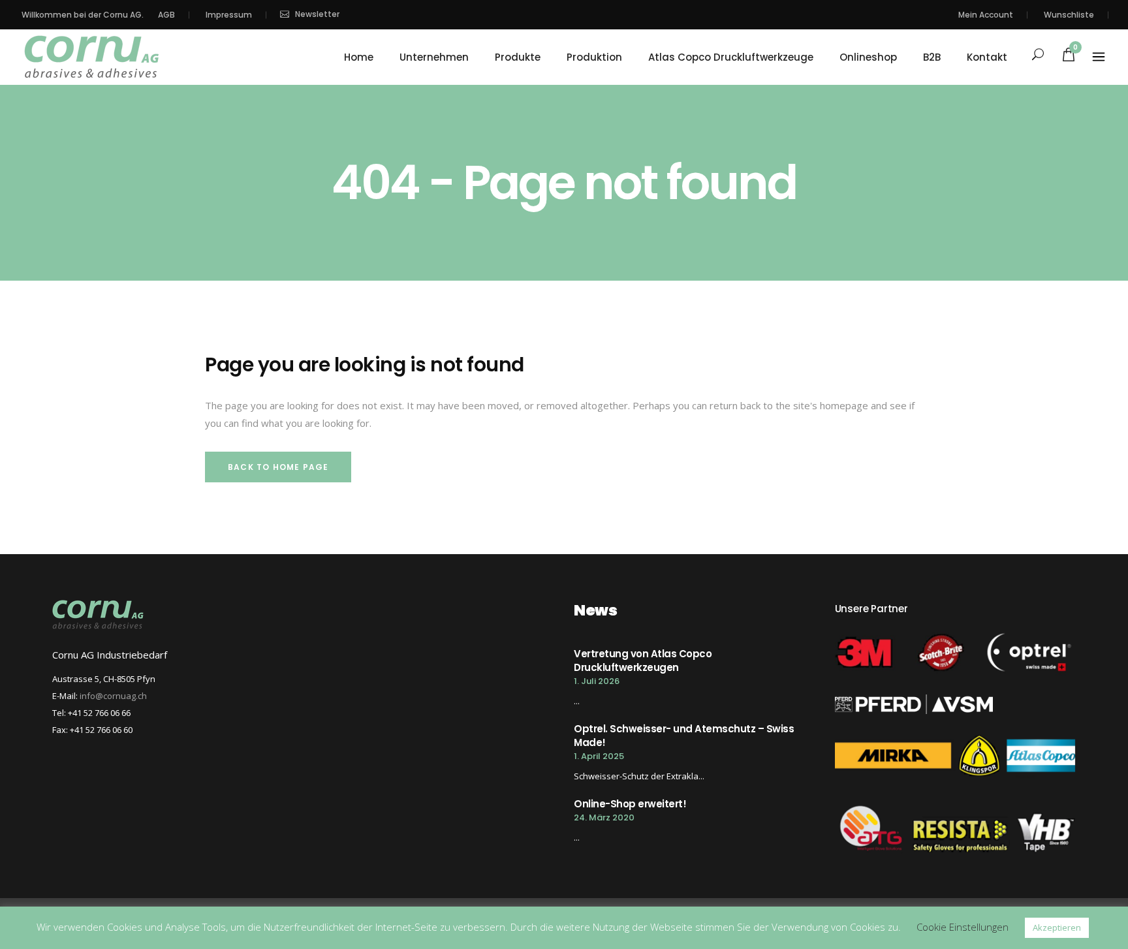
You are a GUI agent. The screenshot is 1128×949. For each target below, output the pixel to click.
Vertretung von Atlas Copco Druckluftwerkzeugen (643, 660)
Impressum (229, 14)
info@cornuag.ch (113, 696)
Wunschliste (1069, 14)
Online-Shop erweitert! (630, 804)
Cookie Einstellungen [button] (962, 926)
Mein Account (985, 14)
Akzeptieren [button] (1057, 927)
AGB (166, 14)
